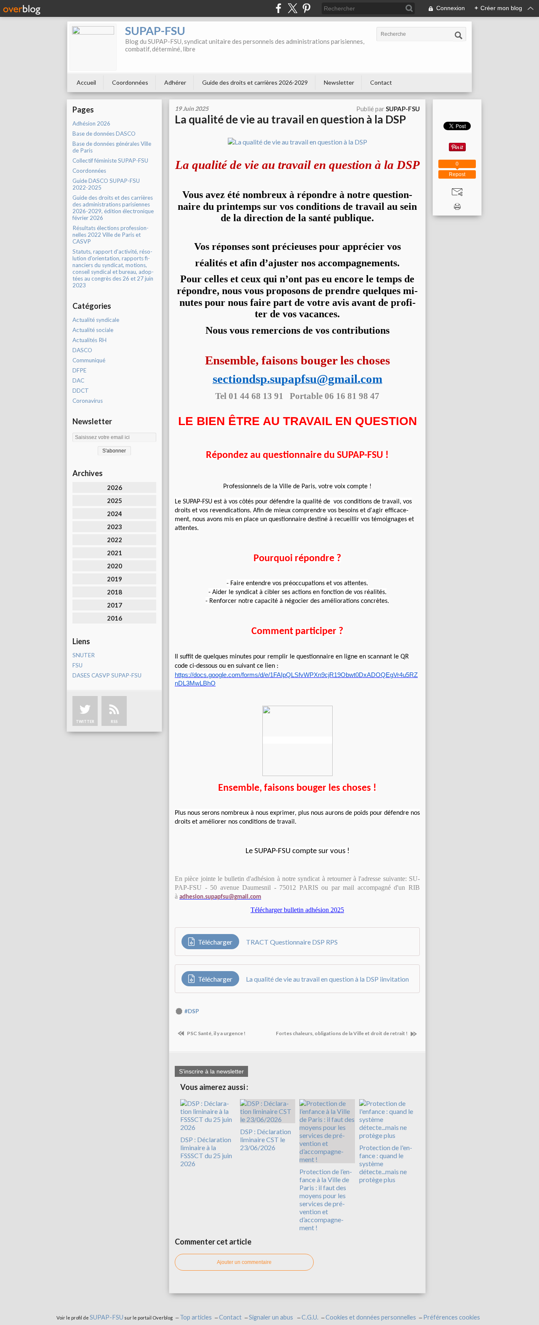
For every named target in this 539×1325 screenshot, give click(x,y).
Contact (381, 82)
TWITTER (85, 721)
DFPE (79, 370)
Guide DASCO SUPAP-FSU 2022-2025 (106, 184)
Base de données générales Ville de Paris (111, 147)
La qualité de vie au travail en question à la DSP (290, 119)
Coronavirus (87, 400)
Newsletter (339, 82)
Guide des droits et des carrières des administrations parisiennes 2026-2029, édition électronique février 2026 (113, 207)
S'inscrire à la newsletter (211, 1071)
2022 (114, 539)
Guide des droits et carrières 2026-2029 (255, 82)
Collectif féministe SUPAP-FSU (110, 160)
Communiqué (88, 360)
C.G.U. (310, 1317)
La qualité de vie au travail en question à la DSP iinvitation (327, 979)
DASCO (82, 350)
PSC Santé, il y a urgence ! (215, 1033)
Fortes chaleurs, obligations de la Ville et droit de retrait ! (342, 1033)
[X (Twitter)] (292, 8)
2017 (114, 605)
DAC (78, 380)
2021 (114, 553)
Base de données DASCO (104, 133)
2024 (114, 513)
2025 (114, 500)
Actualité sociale (92, 330)
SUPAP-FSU (155, 30)
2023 (114, 526)
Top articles (196, 1317)
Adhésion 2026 (91, 123)
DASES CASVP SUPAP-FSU (106, 675)
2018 (114, 592)
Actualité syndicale (95, 319)
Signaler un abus (271, 1317)
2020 (114, 566)
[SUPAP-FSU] (93, 47)
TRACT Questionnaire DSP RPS (292, 942)
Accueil (86, 82)
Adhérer (175, 82)
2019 (114, 579)
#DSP (191, 1011)
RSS (114, 721)
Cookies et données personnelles (371, 1317)
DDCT (80, 390)
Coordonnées (130, 82)
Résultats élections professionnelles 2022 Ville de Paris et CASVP (110, 235)
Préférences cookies (451, 1317)
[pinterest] (306, 8)
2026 (114, 487)
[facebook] (278, 8)
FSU (77, 665)
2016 (114, 618)
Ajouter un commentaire (244, 1262)
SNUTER (83, 655)
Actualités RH (89, 340)
